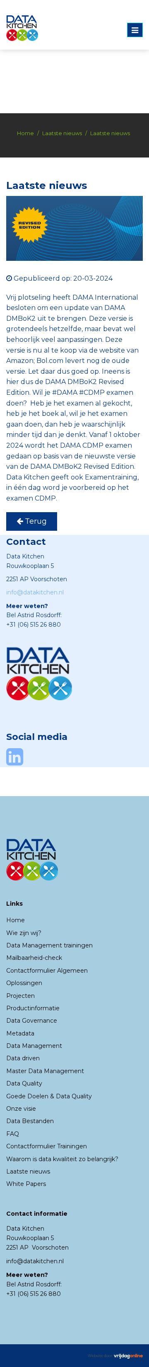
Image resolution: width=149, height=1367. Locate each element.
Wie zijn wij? (23, 933)
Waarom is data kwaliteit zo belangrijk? (62, 1159)
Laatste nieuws (62, 133)
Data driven (23, 1058)
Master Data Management (45, 1071)
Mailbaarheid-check (34, 957)
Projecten (20, 996)
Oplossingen (24, 983)
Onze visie (21, 1108)
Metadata (20, 1033)
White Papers (26, 1184)
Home (25, 133)
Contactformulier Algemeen (47, 970)
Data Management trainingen (49, 945)
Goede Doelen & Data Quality (49, 1096)
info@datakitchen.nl (35, 592)
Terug (35, 521)
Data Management (34, 1046)
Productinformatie (33, 1008)
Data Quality (24, 1083)
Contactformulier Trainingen (46, 1146)
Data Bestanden (30, 1121)
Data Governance (31, 1020)
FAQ (12, 1134)
